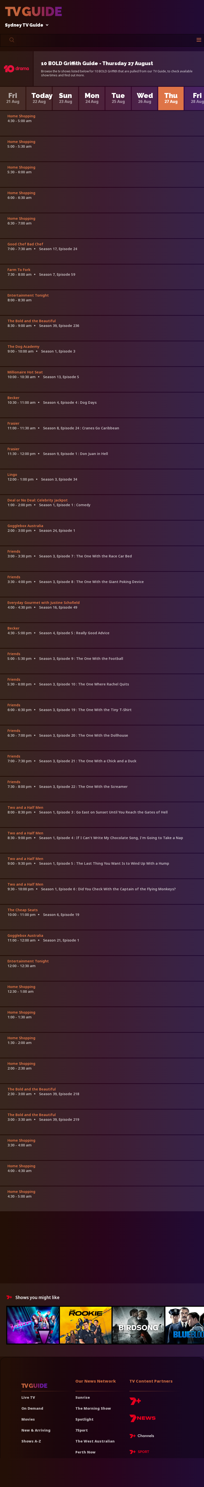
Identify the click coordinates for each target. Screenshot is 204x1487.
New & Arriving (36, 1430)
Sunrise (82, 1397)
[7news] (142, 1420)
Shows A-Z (31, 1441)
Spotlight (84, 1419)
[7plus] (135, 1403)
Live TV (28, 1397)
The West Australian (95, 1441)
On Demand (32, 1408)
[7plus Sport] (139, 1453)
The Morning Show (93, 1408)
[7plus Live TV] (143, 1437)
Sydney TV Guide (24, 25)
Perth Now (85, 1452)
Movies (28, 1419)
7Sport (81, 1430)
